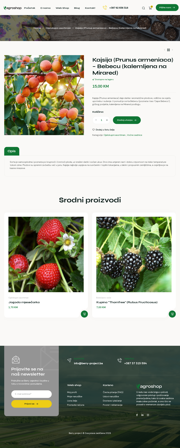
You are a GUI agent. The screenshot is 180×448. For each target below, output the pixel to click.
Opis (12, 151)
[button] (79, 61)
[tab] (11, 151)
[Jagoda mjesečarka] (46, 254)
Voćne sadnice (134, 135)
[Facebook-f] (137, 415)
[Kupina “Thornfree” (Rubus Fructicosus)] (134, 254)
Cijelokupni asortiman (58, 28)
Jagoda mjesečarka (24, 302)
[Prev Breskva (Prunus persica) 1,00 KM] (164, 50)
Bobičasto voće (103, 297)
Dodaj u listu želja (105, 129)
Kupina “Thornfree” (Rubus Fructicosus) (127, 302)
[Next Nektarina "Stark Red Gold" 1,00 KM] (172, 50)
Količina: (98, 111)
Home (37, 28)
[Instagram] (148, 415)
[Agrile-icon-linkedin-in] (142, 415)
